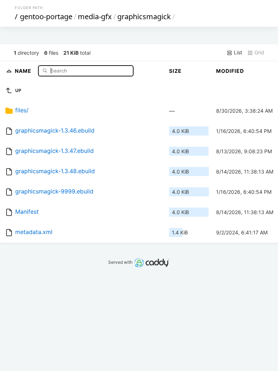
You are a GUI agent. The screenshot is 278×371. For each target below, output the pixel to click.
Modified (230, 71)
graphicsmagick (144, 16)
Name (24, 70)
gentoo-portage (46, 16)
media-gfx (95, 16)
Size (175, 71)
